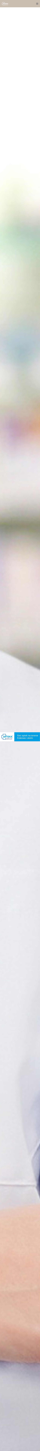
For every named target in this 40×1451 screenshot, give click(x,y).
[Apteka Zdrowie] (5, 3)
